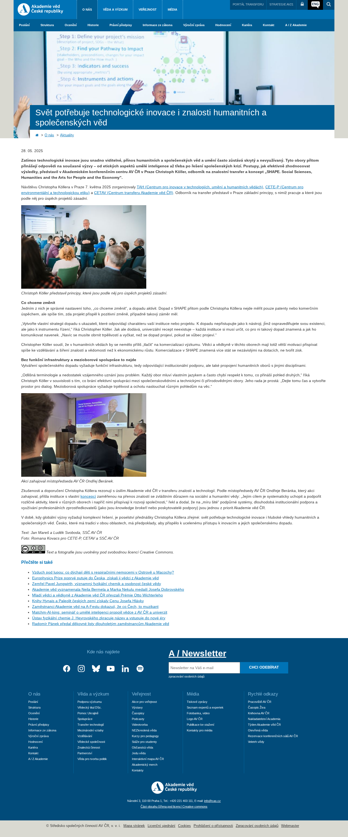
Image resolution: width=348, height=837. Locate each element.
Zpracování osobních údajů (257, 826)
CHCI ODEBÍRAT (264, 667)
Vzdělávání (84, 736)
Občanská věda (142, 747)
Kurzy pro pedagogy (145, 736)
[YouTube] (111, 668)
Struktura (47, 25)
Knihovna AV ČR (258, 713)
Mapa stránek (134, 826)
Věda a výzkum (115, 9)
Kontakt (268, 25)
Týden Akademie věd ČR (264, 724)
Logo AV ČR (195, 719)
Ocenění (71, 25)
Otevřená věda (258, 730)
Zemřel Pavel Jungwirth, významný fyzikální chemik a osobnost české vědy (96, 583)
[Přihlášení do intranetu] (302, 5)
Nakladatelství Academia (264, 719)
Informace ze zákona (157, 25)
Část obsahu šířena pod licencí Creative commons (174, 806)
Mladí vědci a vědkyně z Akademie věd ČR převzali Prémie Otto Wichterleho (97, 595)
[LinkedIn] (125, 668)
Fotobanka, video (198, 713)
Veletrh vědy (256, 741)
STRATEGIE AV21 (281, 4)
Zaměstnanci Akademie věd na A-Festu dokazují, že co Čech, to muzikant (95, 606)
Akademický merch (144, 764)
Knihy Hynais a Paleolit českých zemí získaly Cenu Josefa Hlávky (88, 601)
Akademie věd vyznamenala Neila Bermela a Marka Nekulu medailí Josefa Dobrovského (108, 589)
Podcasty (138, 719)
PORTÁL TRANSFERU (248, 4)
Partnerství (84, 753)
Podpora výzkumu (89, 701)
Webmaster (290, 826)
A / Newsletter (197, 653)
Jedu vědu (139, 753)
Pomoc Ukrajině (87, 713)
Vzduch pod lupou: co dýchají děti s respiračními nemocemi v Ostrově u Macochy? (103, 572)
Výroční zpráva (193, 25)
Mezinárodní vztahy (90, 730)
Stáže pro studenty (144, 741)
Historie (93, 25)
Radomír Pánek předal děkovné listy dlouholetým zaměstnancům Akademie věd (100, 623)
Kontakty (138, 770)
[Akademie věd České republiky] (174, 792)
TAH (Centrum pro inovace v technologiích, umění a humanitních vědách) (200, 187)
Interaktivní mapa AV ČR (148, 759)
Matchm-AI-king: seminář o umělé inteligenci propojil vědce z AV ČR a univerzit (99, 612)
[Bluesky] (96, 668)
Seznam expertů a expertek (205, 707)
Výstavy (137, 707)
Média (172, 9)
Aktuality (67, 135)
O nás (87, 9)
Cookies (184, 826)
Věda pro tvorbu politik (92, 759)
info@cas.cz (212, 800)
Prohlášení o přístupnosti (213, 826)
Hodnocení (223, 25)
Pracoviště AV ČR (259, 701)
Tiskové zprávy (197, 701)
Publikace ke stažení (200, 724)
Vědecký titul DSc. (89, 707)
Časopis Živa (256, 707)
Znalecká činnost (88, 747)
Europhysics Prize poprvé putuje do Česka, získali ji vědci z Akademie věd (95, 578)
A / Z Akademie (296, 25)
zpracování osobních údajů (186, 676)
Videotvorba (140, 724)
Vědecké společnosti (91, 741)
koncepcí (88, 496)
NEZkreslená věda (144, 730)
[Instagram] (81, 668)
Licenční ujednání (161, 826)
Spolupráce (84, 719)
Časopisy (138, 713)
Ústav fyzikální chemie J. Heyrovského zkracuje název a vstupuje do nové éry (98, 618)
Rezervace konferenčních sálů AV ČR (273, 736)
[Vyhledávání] (328, 5)
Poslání (24, 25)
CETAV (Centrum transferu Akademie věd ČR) (133, 192)
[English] (315, 5)
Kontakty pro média (199, 730)
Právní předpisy (121, 25)
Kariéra (247, 25)
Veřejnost (148, 9)
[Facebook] (67, 668)
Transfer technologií (90, 724)
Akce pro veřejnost (144, 701)
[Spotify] (140, 668)
